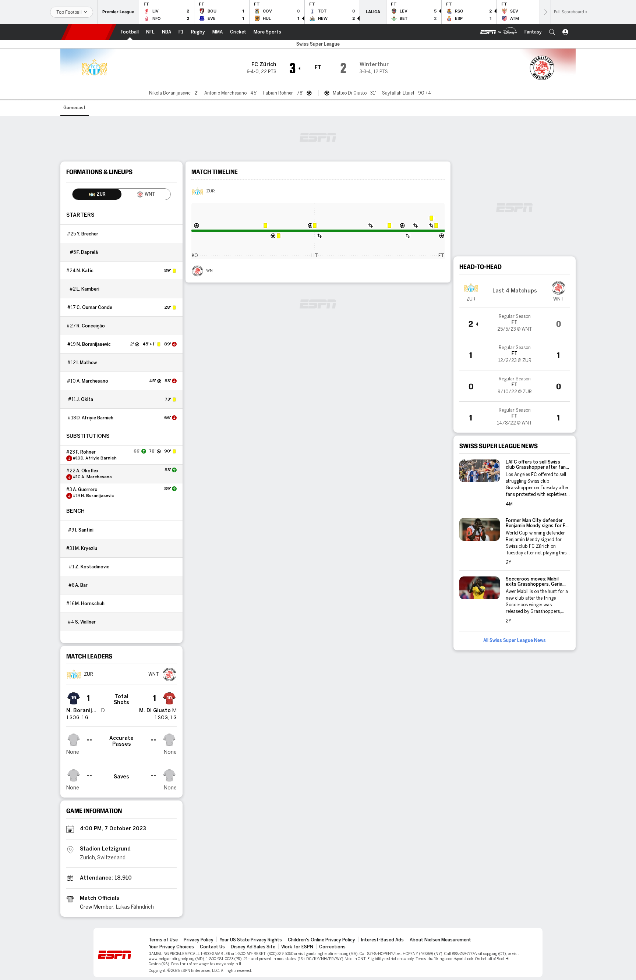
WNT (210, 271)
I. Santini (84, 530)
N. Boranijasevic (94, 344)
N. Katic (85, 270)
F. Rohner (86, 452)
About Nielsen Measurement (440, 939)
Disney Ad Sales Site (253, 946)
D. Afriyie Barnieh (95, 417)
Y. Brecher (87, 234)
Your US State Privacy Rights (250, 939)
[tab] (97, 194)
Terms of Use (163, 939)
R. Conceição (91, 326)
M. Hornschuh (90, 603)
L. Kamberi (88, 289)
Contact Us (212, 946)
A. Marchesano (92, 381)
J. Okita (85, 399)
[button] (552, 32)
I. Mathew (87, 362)
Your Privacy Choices (171, 946)
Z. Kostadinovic (92, 566)
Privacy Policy (198, 939)
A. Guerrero (85, 489)
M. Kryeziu (86, 548)
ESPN (89, 32)
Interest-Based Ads (382, 939)
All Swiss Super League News (514, 640)
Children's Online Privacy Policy (321, 939)
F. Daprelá (87, 252)
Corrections (332, 946)
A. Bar (81, 585)
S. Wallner (85, 622)
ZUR (210, 191)
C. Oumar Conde (94, 307)
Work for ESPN (297, 946)
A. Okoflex (87, 470)
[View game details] (514, 323)
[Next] (545, 12)
